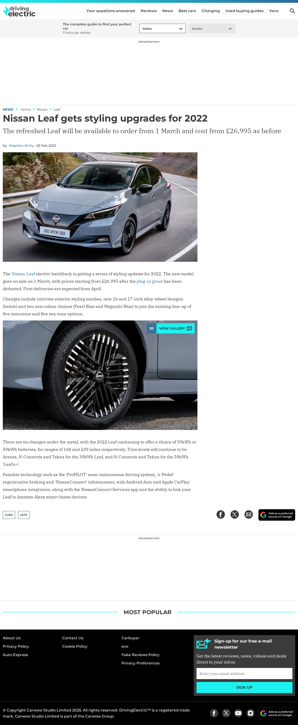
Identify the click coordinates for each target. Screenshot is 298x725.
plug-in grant (150, 281)
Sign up (244, 687)
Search (292, 11)
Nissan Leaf (23, 273)
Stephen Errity (21, 145)
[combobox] (141, 29)
